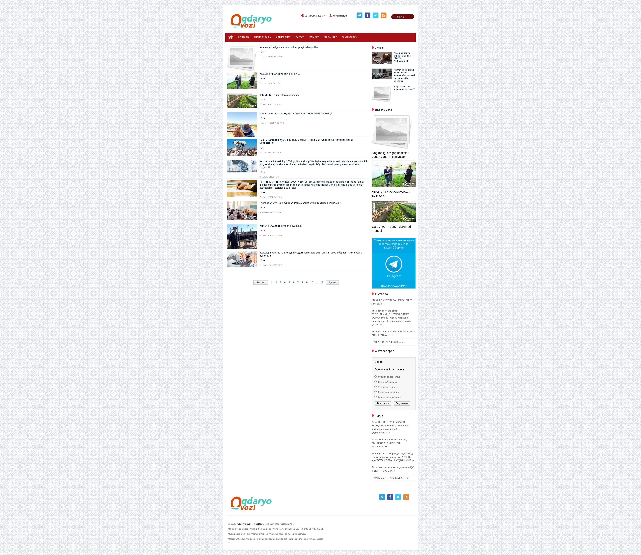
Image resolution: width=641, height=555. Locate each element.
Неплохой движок (387, 382)
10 (311, 282)
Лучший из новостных (388, 376)
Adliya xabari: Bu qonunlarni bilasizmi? (404, 88)
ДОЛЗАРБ (243, 37)
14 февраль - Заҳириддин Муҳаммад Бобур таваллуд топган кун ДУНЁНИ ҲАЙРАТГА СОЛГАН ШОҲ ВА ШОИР (392, 457)
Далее (332, 282)
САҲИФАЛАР (349, 37)
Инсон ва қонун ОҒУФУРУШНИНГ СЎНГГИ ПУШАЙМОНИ (402, 57)
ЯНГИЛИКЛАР (261, 37)
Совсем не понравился (389, 397)
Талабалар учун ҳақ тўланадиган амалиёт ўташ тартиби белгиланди (300, 202)
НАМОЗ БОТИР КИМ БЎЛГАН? (388, 477)
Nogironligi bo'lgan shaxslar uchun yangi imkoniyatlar (289, 47)
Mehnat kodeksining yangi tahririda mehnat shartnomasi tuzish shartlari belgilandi (404, 75)
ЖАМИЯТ (314, 37)
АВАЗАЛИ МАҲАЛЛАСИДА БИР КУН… (280, 73)
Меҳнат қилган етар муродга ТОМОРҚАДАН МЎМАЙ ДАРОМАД (296, 113)
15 (322, 282)
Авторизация (340, 16)
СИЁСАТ (300, 37)
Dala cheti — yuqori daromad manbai (280, 95)
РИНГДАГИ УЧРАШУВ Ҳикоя (387, 342)
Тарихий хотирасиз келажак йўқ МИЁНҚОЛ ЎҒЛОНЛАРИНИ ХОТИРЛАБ (389, 443)
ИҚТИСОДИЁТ (283, 37)
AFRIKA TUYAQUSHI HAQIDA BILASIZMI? (281, 225)
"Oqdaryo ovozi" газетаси (249, 523)
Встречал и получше (388, 392)
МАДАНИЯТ (330, 37)
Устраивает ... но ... (387, 387)
